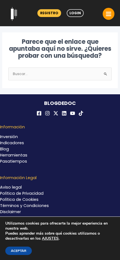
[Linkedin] (64, 113)
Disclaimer (10, 212)
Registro (49, 13)
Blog (4, 149)
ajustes (50, 238)
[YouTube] (72, 113)
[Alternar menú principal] (108, 14)
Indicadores (12, 143)
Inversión (9, 136)
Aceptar (18, 251)
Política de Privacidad (22, 193)
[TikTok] (80, 113)
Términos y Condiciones (24, 205)
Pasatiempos (13, 161)
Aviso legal (11, 187)
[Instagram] (47, 113)
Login (75, 13)
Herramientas (13, 155)
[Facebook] (39, 113)
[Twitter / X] (55, 113)
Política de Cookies (19, 199)
